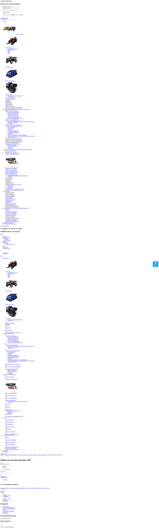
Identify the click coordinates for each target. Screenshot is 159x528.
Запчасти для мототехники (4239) (23, 109)
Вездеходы (7, 100)
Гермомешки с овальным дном (11, 219)
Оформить (5, 253)
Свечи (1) (10, 147)
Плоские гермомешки (10, 217)
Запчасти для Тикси (12, 340)
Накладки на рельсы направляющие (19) (14, 141)
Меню (1, 234)
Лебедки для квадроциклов (11, 393)
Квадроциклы (8, 290)
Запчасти (10, 320)
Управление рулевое (12, 355)
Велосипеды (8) (8, 103)
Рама (9, 354)
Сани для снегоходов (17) (10, 151)
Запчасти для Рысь (12, 339)
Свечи (9, 372)
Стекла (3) (10, 123)
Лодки (8, 191)
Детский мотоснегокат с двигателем (13, 332)
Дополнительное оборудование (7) (15, 95)
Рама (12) (10, 129)
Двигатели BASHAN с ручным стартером (17, 359)
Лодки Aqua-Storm (9, 193)
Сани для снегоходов (9, 376)
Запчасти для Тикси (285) (13, 115)
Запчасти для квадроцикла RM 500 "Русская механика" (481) (21, 121)
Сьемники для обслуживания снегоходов (14, 416)
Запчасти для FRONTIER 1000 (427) (15, 118)
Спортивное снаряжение (10, 439)
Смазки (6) (10, 176)
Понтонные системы (9, 200)
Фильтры (10, 373)
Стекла (9, 348)
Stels (9, 53)
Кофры (9, 412)
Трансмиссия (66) (11, 127)
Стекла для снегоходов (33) (14, 117)
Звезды (9, 358)
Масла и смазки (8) (12, 145)
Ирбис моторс (11, 49)
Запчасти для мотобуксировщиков (12, 350)
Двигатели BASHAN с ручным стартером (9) (17, 135)
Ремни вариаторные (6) (13, 146)
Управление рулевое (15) (13, 130)
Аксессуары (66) (8, 179)
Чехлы (9, 411)
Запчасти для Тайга (12, 338)
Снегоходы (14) (8, 47)
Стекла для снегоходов (13, 341)
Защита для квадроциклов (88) (11, 172)
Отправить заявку (4, 18)
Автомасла (11, 222)
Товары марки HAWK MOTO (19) (12, 143)
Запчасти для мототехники (8, 333)
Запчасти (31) (11, 96)
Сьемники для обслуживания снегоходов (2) (14, 190)
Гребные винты (8, 409)
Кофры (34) (10, 186)
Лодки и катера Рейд (9, 195)
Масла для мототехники (10, 400)
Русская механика (12, 272)
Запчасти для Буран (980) (13, 112)
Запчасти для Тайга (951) (13, 113)
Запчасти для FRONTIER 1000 (14, 342)
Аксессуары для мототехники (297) (24, 149)
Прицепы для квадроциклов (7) (12, 154)
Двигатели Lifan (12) (12, 137)
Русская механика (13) (12, 48)
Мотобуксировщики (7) (10, 80)
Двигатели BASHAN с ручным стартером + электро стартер (21, 360)
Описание (5, 479)
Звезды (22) (10, 133)
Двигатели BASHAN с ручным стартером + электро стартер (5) (21, 136)
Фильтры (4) (10, 148)
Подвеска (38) (11, 128)
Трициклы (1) (8, 101)
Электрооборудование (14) (13, 131)
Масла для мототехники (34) (11, 174)
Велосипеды (8, 327)
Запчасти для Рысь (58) (13, 114)
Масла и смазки (11, 370)
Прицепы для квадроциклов (11, 379)
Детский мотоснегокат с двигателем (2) (13, 108)
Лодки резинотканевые (10, 204)
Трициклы (7, 325)
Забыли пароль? (6, 248)
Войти (4, 246)
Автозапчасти (13, 223)
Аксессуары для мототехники (9, 374)
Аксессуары (8, 404)
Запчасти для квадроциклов (11, 345)
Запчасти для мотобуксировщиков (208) (13, 126)
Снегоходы (7, 271)
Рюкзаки (7, 210)
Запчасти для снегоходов (10, 335)
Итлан (9, 51)
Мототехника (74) (19, 34)
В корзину (2, 476)
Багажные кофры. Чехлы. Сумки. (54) (13, 184)
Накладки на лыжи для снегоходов (12, 364)
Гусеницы (7, 407)
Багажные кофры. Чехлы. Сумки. (12, 410)
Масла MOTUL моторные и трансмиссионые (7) (18, 175)
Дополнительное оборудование (14, 319)
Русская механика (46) (12, 122)
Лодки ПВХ (8, 202)
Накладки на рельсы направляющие (13, 366)
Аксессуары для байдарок (10, 220)
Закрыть (4, 21)
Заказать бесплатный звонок (6, 1)
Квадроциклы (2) (9, 67)
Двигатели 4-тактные (12, 357)
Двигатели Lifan (11, 361)
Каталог (2, 454)
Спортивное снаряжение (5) (11, 212)
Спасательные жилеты (10, 442)
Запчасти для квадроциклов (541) (12, 120)
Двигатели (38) (8, 94)
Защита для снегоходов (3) (11, 170)
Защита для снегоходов (10, 395)
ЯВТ (9, 52)
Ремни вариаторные (12, 371)
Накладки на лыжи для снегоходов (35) (13, 139)
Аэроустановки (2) (9, 105)
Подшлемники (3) (9, 188)
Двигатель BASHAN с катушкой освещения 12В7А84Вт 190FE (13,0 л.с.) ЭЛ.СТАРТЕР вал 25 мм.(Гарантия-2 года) (25, 488)
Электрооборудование (13, 356)
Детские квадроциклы (10, 99)
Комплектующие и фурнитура (11, 207)
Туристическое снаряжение (9, 435)
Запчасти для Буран (12, 337)
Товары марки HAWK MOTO (11, 369)
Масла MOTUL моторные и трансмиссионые (17, 401)
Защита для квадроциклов (11, 397)
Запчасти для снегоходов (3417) (12, 111)
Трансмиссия (11, 351)
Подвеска (10, 352)
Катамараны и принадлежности (12, 221)
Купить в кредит (4, 477)
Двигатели (7, 318)
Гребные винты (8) (9, 183)
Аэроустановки (8, 330)
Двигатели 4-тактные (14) (13, 132)
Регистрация (5, 247)
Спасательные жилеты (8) (10, 214)
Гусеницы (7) (8, 181)
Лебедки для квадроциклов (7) (11, 167)
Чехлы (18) (10, 185)
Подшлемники (8, 414)
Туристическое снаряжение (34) (22, 208)
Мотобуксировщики (9, 304)
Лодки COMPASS (9, 198)
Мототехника (6, 258)
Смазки (9, 402)
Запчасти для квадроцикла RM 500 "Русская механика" (20, 346)
